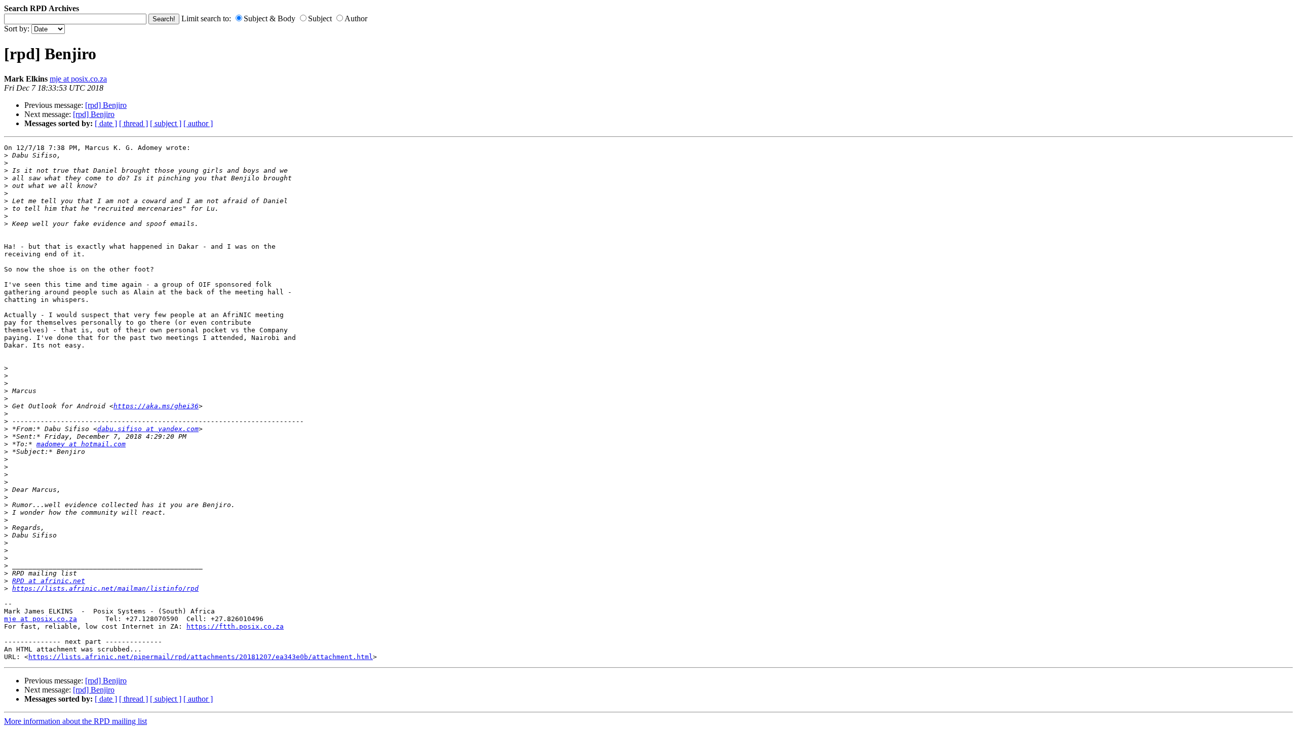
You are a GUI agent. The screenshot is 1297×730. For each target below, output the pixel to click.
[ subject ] (165, 123)
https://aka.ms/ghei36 (156, 406)
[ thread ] (133, 123)
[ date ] (106, 123)
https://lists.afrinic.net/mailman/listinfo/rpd (105, 588)
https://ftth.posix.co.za (235, 626)
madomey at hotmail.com (81, 444)
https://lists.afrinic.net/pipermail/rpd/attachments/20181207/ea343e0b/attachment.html (200, 657)
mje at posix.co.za (78, 78)
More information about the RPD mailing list (75, 721)
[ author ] (198, 123)
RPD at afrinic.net (48, 581)
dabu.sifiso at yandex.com (148, 429)
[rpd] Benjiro (106, 105)
